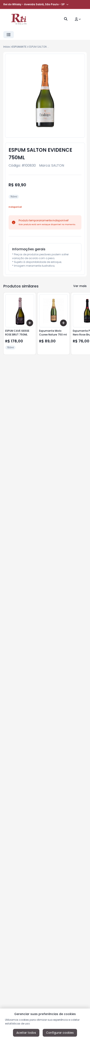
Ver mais (80, 286)
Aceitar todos (26, 1033)
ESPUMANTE (19, 46)
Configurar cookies (60, 1033)
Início (6, 46)
